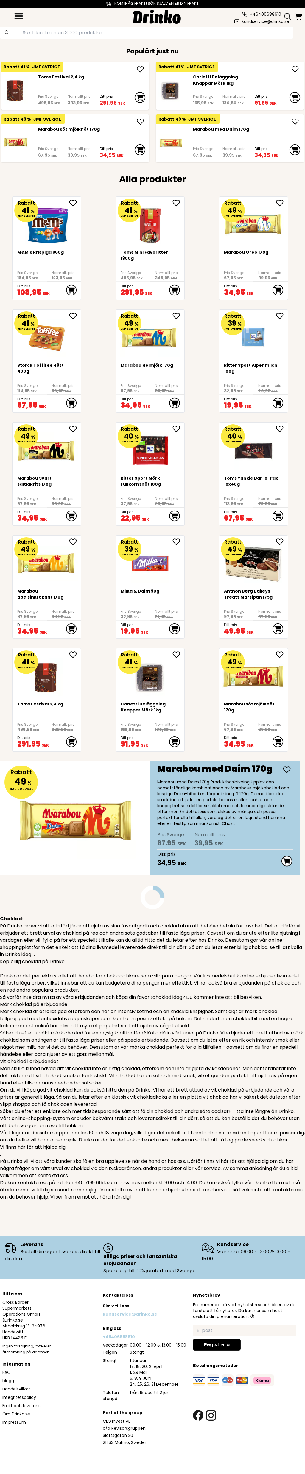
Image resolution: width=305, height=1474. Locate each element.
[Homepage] (157, 15)
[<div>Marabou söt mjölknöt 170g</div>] (16, 142)
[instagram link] (211, 1415)
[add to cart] (140, 97)
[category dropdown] (18, 16)
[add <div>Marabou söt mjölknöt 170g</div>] (140, 121)
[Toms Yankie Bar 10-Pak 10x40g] (253, 448)
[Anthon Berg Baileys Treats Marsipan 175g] (253, 561)
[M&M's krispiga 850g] (47, 222)
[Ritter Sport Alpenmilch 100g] (253, 335)
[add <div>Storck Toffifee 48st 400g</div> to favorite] (75, 316)
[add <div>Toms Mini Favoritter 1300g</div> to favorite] (178, 203)
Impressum (14, 1422)
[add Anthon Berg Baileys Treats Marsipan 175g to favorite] (282, 542)
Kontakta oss (118, 1295)
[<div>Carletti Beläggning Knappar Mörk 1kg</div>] (170, 90)
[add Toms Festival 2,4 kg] (140, 69)
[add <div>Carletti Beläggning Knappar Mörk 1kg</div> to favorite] (178, 655)
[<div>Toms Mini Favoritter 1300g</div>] (150, 222)
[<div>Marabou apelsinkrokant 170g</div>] (47, 561)
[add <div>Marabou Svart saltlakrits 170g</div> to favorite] (75, 429)
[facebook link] (198, 1415)
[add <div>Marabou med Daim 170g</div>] (295, 121)
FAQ (6, 1372)
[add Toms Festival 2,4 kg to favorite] (75, 655)
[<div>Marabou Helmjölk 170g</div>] (150, 335)
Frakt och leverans (21, 1406)
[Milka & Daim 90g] (150, 561)
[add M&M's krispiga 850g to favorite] (75, 203)
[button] (252, 1316)
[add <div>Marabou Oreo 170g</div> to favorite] (282, 203)
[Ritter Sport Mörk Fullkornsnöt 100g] (150, 448)
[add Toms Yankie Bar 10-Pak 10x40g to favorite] (282, 429)
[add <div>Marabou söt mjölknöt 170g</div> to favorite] (282, 655)
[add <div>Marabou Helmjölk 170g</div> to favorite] (178, 316)
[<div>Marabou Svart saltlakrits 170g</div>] (47, 448)
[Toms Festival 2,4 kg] (16, 90)
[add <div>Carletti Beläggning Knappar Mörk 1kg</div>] (295, 69)
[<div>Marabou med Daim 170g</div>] (170, 142)
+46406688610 (119, 1337)
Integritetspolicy (19, 1397)
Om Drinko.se (16, 1414)
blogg (8, 1381)
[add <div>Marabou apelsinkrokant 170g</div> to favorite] (75, 542)
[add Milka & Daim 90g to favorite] (178, 542)
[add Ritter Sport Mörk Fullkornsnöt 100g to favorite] (178, 429)
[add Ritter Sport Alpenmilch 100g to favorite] (282, 316)
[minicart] (299, 17)
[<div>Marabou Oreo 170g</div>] (253, 222)
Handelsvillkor (16, 1389)
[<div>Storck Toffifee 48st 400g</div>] (47, 335)
